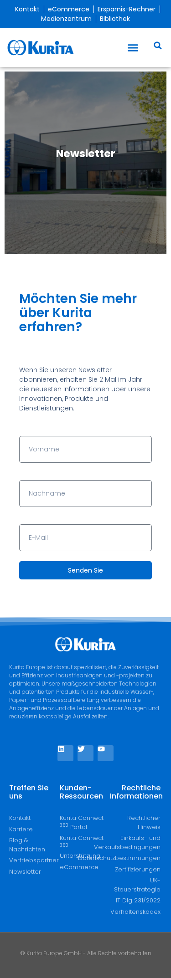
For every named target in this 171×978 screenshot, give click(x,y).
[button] (133, 47)
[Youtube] (106, 753)
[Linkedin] (65, 753)
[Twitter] (85, 753)
